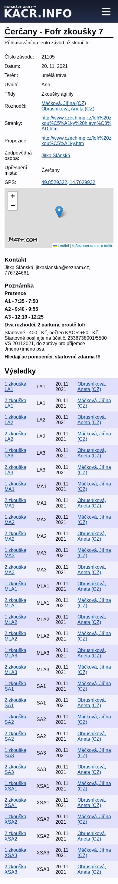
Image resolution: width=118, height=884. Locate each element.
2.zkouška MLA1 (15, 603)
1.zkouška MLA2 (15, 619)
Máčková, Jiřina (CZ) (63, 103)
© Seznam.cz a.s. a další (92, 245)
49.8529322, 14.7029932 (68, 182)
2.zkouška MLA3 (15, 669)
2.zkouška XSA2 (15, 836)
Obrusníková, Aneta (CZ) (67, 108)
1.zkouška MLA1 (15, 586)
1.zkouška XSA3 (15, 852)
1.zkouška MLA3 (15, 653)
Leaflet (63, 245)
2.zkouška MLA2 (15, 636)
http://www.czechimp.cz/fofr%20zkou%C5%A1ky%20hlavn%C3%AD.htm (76, 123)
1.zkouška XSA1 (15, 786)
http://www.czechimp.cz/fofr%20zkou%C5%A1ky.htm (76, 140)
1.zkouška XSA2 (15, 819)
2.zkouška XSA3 (15, 869)
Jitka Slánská (55, 155)
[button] (59, 212)
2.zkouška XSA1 (15, 802)
